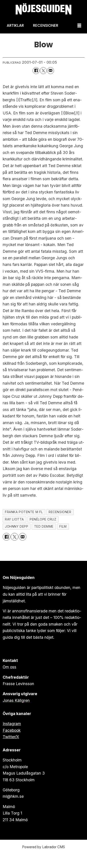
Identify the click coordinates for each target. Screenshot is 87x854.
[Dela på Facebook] (36, 70)
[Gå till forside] (43, 9)
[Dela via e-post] (50, 70)
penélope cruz (43, 519)
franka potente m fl (24, 512)
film (62, 526)
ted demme (44, 526)
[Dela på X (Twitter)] (43, 70)
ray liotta (14, 519)
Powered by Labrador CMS (43, 847)
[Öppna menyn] (79, 25)
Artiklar (15, 25)
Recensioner (45, 25)
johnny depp (16, 526)
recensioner (60, 512)
